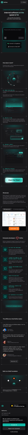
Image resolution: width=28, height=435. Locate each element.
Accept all (14, 425)
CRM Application (6, 209)
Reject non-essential (14, 428)
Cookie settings (14, 431)
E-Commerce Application (18, 209)
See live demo (13, 228)
